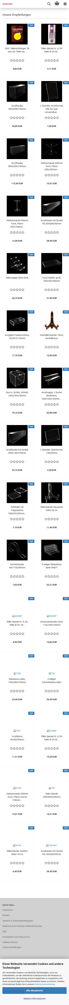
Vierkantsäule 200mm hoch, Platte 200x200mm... (52, 166)
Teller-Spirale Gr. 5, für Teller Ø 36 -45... (17, 623)
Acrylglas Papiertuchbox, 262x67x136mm (17, 337)
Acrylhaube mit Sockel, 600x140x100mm (17, 451)
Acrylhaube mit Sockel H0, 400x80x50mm (52, 852)
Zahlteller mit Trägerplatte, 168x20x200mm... (17, 510)
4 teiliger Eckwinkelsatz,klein (51, 680)
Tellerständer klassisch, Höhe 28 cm (51, 508)
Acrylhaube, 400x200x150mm (17, 107)
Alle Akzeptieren (34, 990)
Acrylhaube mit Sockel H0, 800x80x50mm (52, 222)
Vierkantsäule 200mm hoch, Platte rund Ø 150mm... (17, 796)
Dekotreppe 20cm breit (17, 277)
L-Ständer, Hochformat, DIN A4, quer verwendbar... (51, 108)
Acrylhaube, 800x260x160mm (17, 165)
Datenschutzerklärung (45, 984)
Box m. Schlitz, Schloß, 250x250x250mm (17, 394)
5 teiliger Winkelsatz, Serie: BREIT (52, 566)
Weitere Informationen (34, 998)
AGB (4, 931)
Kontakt (5, 915)
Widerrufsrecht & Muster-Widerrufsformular (22, 926)
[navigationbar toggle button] (65, 4)
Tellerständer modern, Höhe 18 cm (17, 852)
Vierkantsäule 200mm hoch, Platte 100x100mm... (17, 223)
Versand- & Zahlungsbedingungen (17, 920)
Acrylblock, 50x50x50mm (17, 738)
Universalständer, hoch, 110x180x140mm (51, 623)
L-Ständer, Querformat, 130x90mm (51, 451)
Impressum (7, 910)
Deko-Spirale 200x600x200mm (51, 795)
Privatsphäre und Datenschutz (16, 937)
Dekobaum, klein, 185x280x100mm (17, 680)
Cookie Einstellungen (11, 947)
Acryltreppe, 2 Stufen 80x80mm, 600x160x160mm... (51, 395)
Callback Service (9, 942)
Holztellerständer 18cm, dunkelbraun (52, 337)
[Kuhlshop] (6, 4)
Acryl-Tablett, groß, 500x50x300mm (51, 279)
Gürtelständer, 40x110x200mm (17, 566)
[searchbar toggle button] (49, 4)
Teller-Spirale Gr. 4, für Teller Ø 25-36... (51, 50)
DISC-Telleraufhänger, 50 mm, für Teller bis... (17, 50)
